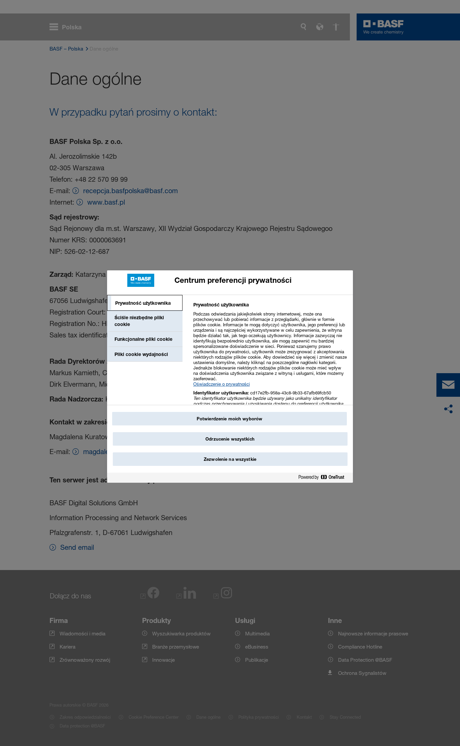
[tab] (145, 303)
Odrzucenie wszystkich (230, 439)
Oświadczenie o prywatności (221, 384)
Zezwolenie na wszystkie (230, 459)
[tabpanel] (270, 363)
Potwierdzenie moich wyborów (230, 418)
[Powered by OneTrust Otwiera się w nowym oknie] (324, 478)
